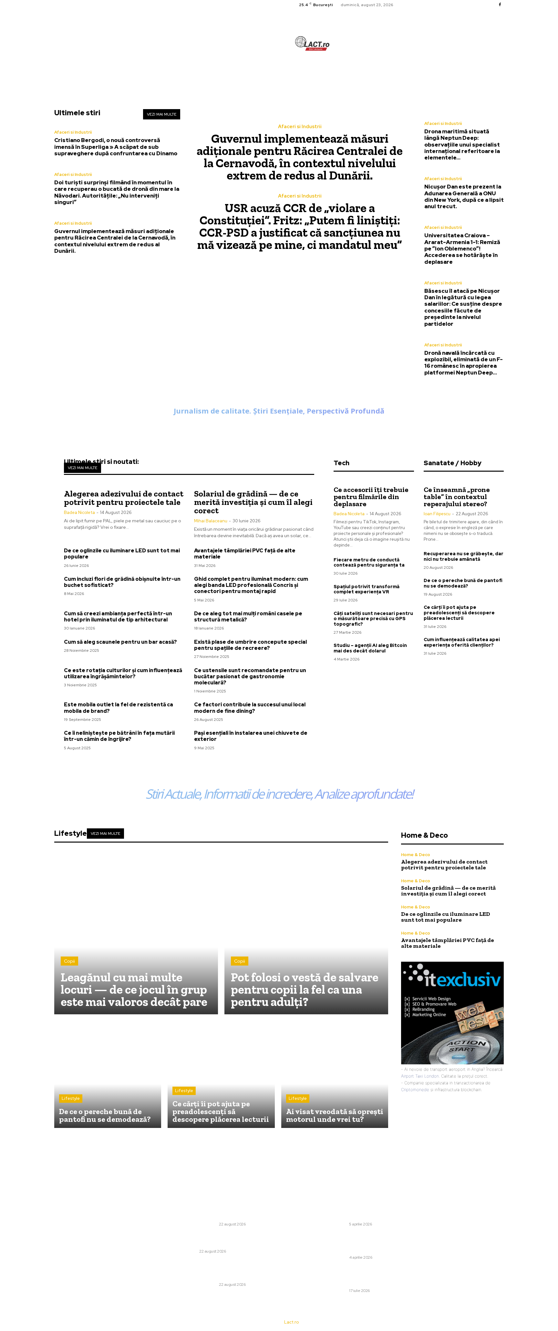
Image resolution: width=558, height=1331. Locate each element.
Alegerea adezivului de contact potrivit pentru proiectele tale (123, 497)
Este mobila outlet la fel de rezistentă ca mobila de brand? (118, 707)
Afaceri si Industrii (73, 132)
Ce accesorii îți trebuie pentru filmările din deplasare (371, 496)
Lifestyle (71, 1098)
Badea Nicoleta (79, 512)
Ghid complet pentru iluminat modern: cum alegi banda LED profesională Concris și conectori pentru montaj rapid (251, 585)
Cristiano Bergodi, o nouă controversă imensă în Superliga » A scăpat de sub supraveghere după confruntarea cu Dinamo (115, 147)
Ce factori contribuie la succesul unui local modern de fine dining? (249, 707)
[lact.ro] (312, 43)
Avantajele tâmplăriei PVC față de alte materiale (244, 553)
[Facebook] (500, 5)
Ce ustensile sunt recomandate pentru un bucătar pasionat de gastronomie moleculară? (250, 676)
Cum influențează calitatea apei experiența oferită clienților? (462, 642)
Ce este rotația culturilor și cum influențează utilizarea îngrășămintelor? (123, 673)
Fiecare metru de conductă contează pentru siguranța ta (369, 562)
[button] (352, 73)
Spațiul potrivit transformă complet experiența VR (366, 589)
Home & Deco (415, 855)
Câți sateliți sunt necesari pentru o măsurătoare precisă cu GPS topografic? (373, 618)
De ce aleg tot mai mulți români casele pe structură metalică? (248, 616)
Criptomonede (415, 1089)
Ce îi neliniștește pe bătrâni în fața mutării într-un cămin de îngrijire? (119, 736)
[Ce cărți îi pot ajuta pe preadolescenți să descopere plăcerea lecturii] (221, 1074)
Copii (69, 961)
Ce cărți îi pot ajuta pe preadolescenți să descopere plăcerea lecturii (459, 612)
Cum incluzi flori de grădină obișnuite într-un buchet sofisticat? (122, 582)
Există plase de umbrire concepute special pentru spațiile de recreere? (250, 645)
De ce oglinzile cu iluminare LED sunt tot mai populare (122, 553)
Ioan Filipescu (437, 514)
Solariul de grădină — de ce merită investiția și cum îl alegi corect (253, 502)
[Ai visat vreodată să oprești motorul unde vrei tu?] (334, 1074)
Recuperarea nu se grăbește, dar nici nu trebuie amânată (463, 556)
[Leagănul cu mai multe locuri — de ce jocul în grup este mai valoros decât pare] (136, 932)
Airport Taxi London (420, 1076)
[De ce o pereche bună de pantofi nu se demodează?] (107, 1074)
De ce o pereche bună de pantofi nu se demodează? (463, 583)
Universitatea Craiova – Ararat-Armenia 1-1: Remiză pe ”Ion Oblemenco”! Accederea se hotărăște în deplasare (462, 248)
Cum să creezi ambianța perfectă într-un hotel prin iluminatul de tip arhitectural (118, 616)
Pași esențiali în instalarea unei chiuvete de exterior (250, 736)
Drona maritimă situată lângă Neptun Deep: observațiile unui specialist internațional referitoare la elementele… (462, 144)
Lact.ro (291, 1322)
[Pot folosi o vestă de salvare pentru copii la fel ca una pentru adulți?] (306, 932)
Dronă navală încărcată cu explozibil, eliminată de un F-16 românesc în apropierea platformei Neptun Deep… (463, 362)
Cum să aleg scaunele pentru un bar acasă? (120, 642)
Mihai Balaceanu (210, 521)
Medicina (189, 1251)
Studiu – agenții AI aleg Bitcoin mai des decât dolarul (370, 648)
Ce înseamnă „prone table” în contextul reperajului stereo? (457, 496)
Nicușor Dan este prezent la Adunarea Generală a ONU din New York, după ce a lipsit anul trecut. (464, 196)
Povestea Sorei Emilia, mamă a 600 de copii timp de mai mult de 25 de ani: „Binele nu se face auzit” (366, 1242)
